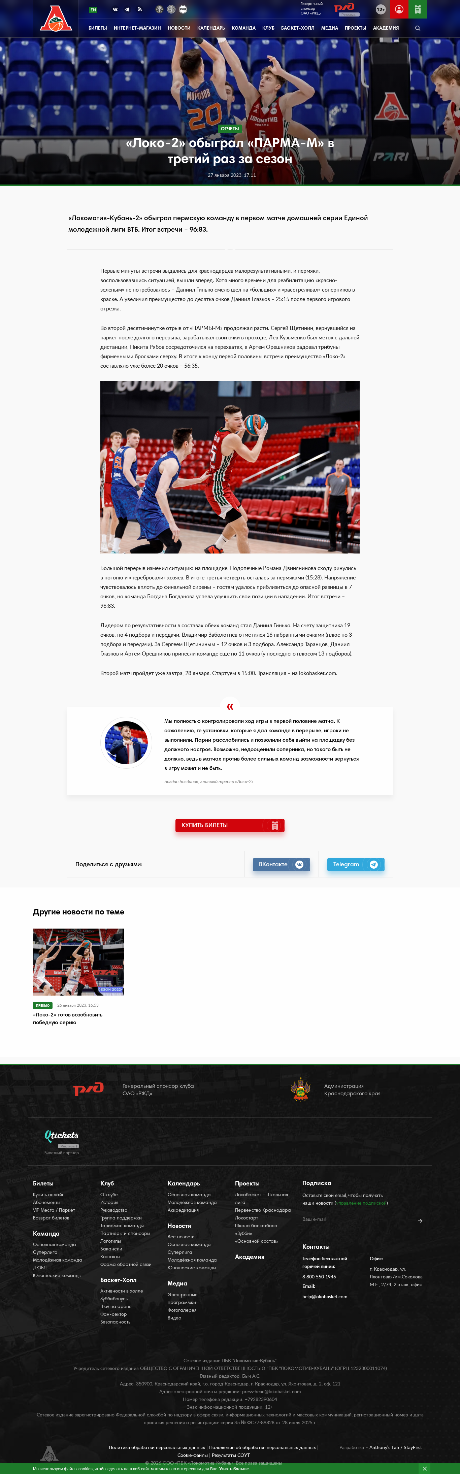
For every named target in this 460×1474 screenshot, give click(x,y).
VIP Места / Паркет (54, 1210)
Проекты (355, 28)
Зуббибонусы (114, 1299)
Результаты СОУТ (231, 1455)
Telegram (346, 865)
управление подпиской (361, 1203)
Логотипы (110, 1241)
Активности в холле (121, 1291)
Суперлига (45, 1252)
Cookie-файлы (193, 1455)
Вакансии (111, 1249)
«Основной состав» (256, 1241)
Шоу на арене (116, 1307)
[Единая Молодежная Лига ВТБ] (171, 8)
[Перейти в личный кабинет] (399, 9)
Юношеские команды (57, 1276)
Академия (386, 28)
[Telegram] (127, 10)
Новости (179, 28)
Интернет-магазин (137, 28)
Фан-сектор (113, 1314)
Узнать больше (234, 1469)
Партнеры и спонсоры (125, 1234)
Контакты (110, 1257)
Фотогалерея (182, 1310)
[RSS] (139, 10)
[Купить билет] (417, 9)
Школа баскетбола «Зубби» (256, 1230)
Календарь (211, 28)
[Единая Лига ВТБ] (159, 8)
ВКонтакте (273, 865)
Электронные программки (183, 1299)
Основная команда (54, 1245)
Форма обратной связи (126, 1265)
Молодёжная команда (57, 1260)
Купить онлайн (49, 1195)
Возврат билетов (51, 1218)
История (109, 1203)
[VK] (115, 10)
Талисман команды (122, 1226)
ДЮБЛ (39, 1268)
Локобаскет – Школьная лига (261, 1199)
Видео (174, 1318)
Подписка (316, 1184)
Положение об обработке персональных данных (263, 1447)
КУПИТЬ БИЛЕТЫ (205, 826)
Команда (244, 28)
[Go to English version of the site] (93, 9)
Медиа (329, 28)
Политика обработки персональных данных (157, 1447)
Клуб (268, 28)
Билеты (98, 28)
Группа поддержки (121, 1218)
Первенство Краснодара (263, 1210)
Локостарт (246, 1218)
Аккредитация (183, 1210)
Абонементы (46, 1203)
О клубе (109, 1195)
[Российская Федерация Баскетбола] (183, 8)
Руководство (113, 1210)
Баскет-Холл (298, 28)
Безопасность (115, 1322)
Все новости (181, 1237)
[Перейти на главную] (56, 18)
